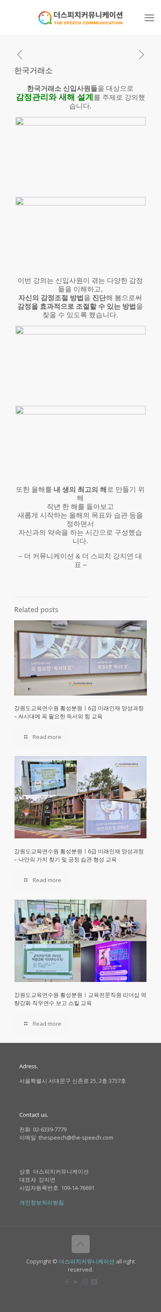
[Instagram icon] (85, 1281)
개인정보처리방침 (41, 1202)
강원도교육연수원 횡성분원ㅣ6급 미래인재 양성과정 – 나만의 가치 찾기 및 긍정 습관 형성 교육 (79, 855)
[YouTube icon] (76, 1281)
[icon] (94, 1281)
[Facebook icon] (67, 1281)
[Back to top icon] (81, 1244)
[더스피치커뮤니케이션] (80, 17)
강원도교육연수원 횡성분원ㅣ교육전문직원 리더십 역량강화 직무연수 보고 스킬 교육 (80, 999)
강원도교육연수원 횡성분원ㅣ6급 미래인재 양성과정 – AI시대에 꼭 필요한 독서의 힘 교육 (79, 712)
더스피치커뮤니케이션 (87, 1261)
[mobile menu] (149, 17)
